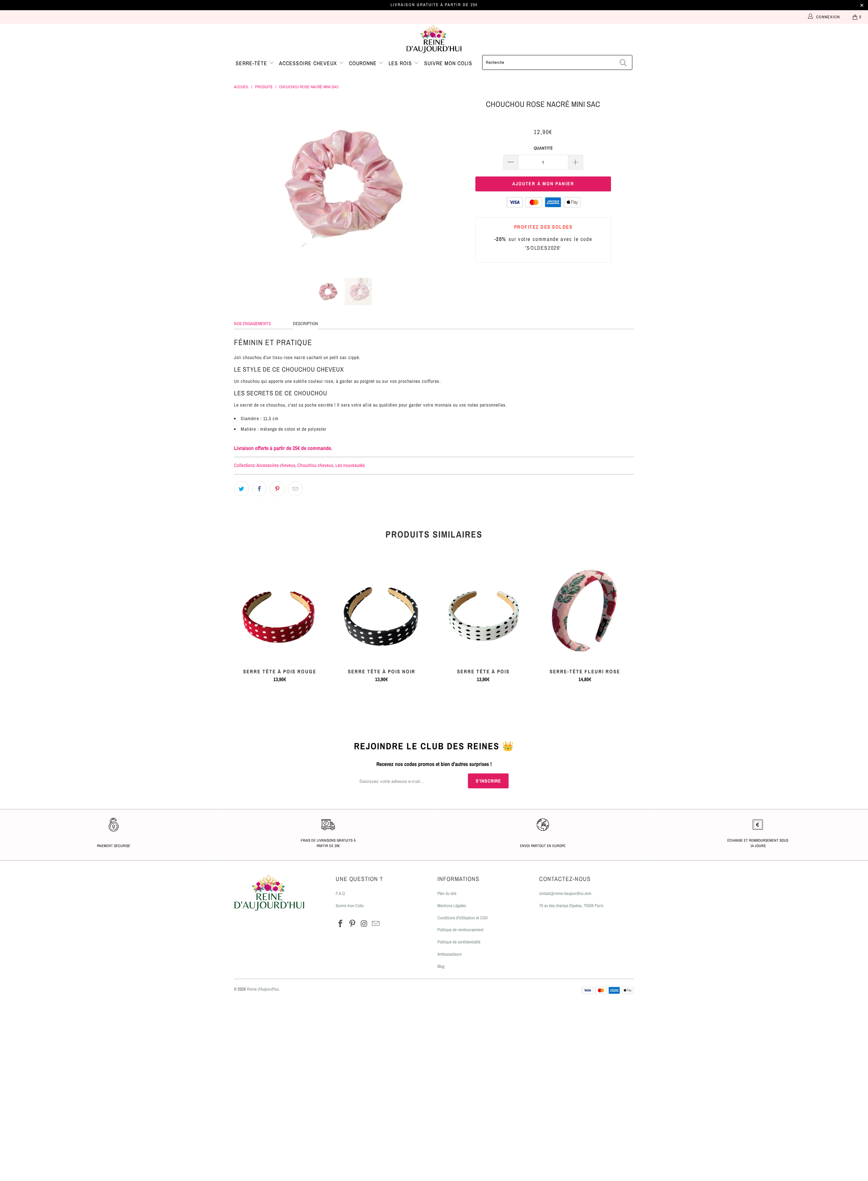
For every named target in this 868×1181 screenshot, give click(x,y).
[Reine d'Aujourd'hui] (434, 39)
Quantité (543, 148)
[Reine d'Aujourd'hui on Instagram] (364, 924)
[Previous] (246, 183)
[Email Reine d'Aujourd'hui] (376, 924)
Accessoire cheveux (309, 63)
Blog (441, 966)
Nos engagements (252, 323)
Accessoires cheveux (275, 465)
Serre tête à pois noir (381, 611)
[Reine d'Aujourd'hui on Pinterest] (353, 924)
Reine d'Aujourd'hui (263, 989)
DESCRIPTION (305, 323)
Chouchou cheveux (315, 465)
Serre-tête (252, 63)
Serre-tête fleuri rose (585, 611)
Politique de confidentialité (458, 942)
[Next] (441, 183)
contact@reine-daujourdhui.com (565, 893)
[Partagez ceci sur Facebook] (259, 488)
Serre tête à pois (483, 611)
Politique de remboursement (460, 930)
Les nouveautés (350, 465)
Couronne (363, 63)
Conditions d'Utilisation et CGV (462, 918)
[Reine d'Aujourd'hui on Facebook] (341, 924)
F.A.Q (340, 893)
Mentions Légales (451, 905)
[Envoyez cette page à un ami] (295, 488)
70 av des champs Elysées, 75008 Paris (571, 905)
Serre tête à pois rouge (280, 611)
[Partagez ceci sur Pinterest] (277, 488)
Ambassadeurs (449, 954)
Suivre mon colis (448, 63)
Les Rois (401, 63)
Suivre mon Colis (349, 905)
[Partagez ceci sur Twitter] (241, 488)
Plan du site (446, 893)
